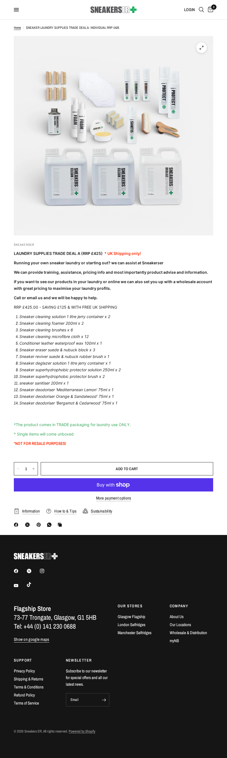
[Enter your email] (103, 699)
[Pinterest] (40, 524)
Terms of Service (26, 703)
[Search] (201, 9)
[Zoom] (201, 47)
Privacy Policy (24, 671)
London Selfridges (131, 625)
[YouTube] (20, 585)
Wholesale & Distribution (188, 633)
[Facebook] (17, 524)
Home (17, 27)
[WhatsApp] (50, 524)
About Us (177, 616)
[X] (28, 524)
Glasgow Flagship (131, 616)
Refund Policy (24, 695)
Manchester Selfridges (134, 633)
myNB (174, 641)
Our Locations (180, 625)
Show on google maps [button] (31, 639)
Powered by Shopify (82, 731)
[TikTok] (33, 584)
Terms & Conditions (28, 687)
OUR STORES (130, 606)
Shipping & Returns (28, 679)
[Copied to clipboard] (61, 524)
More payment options (113, 498)
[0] (209, 9)
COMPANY (179, 606)
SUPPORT (23, 660)
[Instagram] (46, 571)
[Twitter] (33, 571)
